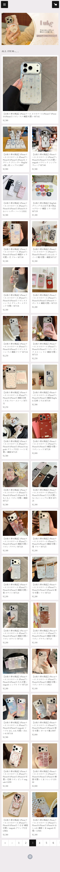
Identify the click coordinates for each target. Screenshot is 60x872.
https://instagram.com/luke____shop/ (30, 856)
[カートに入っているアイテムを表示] (55, 4)
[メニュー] (4, 4)
